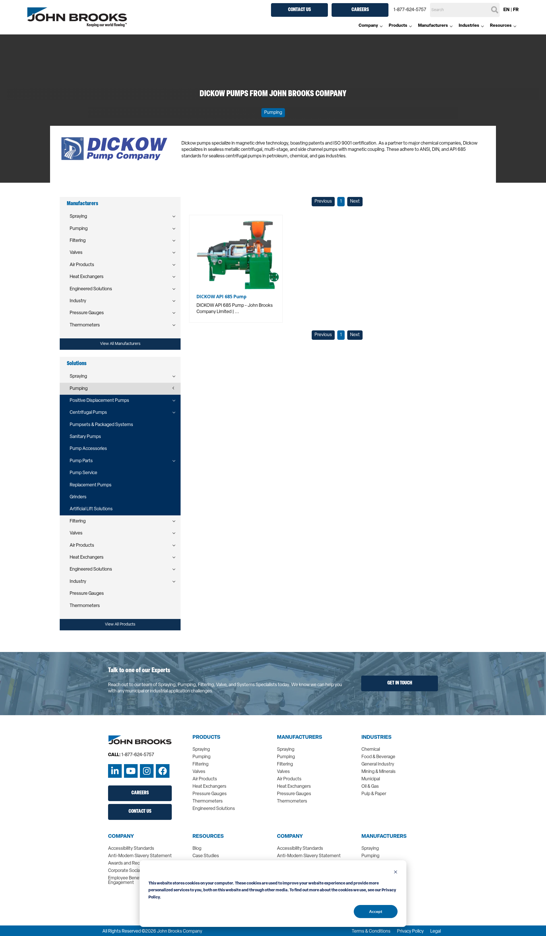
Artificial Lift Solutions (91, 509)
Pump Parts (81, 461)
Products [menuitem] (398, 26)
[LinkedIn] (115, 771)
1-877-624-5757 (410, 10)
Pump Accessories (88, 449)
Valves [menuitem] (199, 772)
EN (506, 10)
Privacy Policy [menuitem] (410, 931)
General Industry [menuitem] (377, 764)
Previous (323, 201)
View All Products (120, 624)
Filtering (78, 240)
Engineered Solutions (91, 289)
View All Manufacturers (120, 344)
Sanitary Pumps (85, 437)
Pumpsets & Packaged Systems (101, 425)
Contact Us (299, 10)
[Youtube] (131, 771)
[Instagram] (147, 771)
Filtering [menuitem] (200, 764)
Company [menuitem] (368, 26)
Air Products (82, 265)
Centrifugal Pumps (88, 412)
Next (355, 201)
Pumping (273, 112)
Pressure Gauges (87, 313)
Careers (360, 10)
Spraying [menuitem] (201, 749)
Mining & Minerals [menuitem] (378, 772)
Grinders (78, 497)
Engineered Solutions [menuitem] (214, 809)
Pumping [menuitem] (201, 757)
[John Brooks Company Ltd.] (77, 17)
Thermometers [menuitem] (208, 801)
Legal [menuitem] (435, 931)
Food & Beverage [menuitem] (378, 757)
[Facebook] (162, 771)
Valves (76, 252)
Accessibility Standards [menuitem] (131, 848)
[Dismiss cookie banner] (396, 872)
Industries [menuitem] (469, 26)
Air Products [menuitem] (205, 779)
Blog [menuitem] (197, 848)
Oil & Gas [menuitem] (370, 786)
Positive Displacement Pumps (99, 400)
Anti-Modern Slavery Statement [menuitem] (140, 856)
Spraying (78, 216)
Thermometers (85, 325)
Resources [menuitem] (501, 26)
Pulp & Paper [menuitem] (373, 794)
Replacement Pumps (90, 485)
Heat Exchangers (87, 277)
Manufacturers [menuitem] (433, 26)
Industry (78, 301)
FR (516, 10)
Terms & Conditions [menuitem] (371, 931)
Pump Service (83, 473)
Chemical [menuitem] (370, 749)
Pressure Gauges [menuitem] (210, 794)
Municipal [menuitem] (370, 779)
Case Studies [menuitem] (206, 856)
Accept (375, 911)
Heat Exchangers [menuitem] (209, 786)
